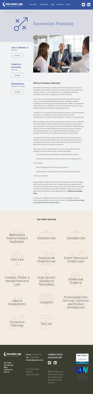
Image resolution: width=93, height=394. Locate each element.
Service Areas (13, 12)
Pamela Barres (17, 84)
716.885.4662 (34, 357)
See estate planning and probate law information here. (58, 201)
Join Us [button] (68, 4)
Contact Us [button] (60, 4)
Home (5, 12)
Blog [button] (52, 4)
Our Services (44, 4)
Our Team (33, 4)
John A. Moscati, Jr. (20, 47)
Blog (5, 367)
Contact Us (8, 369)
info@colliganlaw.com (34, 360)
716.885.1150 (37, 354)
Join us (6, 372)
